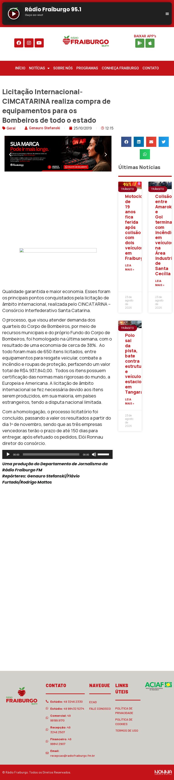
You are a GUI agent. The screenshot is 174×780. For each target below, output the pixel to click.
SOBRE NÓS (63, 68)
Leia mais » (129, 267)
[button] (10, 154)
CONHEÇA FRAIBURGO (120, 68)
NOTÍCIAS (37, 68)
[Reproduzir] (8, 454)
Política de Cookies (124, 721)
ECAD (93, 702)
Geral (11, 128)
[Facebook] (18, 42)
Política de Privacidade (124, 710)
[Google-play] (139, 43)
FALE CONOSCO (100, 708)
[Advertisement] (58, 210)
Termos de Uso (126, 730)
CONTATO (151, 68)
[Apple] (150, 43)
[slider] (104, 454)
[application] (57, 454)
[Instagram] (29, 42)
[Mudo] (94, 454)
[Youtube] (39, 42)
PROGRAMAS (87, 68)
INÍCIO (20, 68)
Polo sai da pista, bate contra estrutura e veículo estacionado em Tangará (138, 363)
